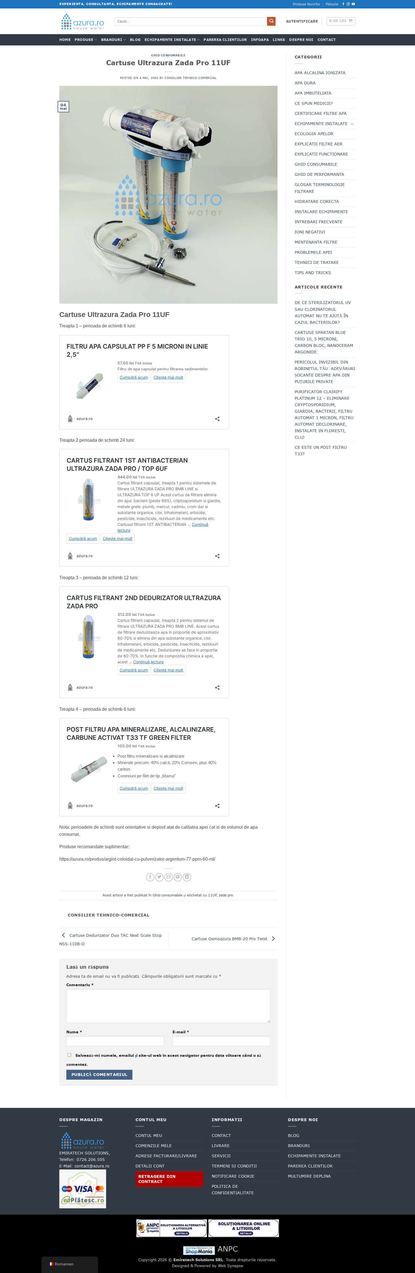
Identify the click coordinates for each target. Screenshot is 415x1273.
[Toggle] (352, 124)
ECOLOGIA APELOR (314, 134)
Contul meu (149, 1135)
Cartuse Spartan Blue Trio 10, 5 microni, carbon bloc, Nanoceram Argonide (324, 342)
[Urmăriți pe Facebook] (343, 4)
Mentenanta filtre (316, 242)
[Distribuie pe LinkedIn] (187, 877)
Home (65, 40)
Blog (135, 40)
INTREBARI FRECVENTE (318, 222)
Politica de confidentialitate (233, 1190)
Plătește (332, 4)
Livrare (221, 1146)
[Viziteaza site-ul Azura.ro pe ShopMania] (199, 1250)
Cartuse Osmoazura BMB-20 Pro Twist (230, 939)
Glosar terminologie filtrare (320, 188)
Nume (74, 1031)
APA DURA (305, 83)
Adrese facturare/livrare (166, 1156)
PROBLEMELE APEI (313, 252)
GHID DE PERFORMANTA (319, 174)
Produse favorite (306, 4)
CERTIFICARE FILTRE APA (321, 113)
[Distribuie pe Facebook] (150, 877)
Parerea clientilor (225, 40)
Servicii (221, 1156)
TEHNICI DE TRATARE (317, 262)
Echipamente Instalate (170, 40)
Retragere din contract (157, 1179)
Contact (327, 40)
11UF (212, 895)
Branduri (111, 40)
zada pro (226, 895)
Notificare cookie (233, 1176)
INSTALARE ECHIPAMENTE (321, 212)
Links (279, 40)
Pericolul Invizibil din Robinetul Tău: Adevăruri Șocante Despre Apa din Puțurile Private (325, 371)
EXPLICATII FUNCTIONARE (321, 154)
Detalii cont (150, 1166)
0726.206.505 (91, 1159)
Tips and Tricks (313, 272)
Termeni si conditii (234, 1166)
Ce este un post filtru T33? (321, 451)
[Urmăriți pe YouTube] (353, 4)
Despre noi (301, 40)
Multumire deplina (309, 1176)
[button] (302, 21)
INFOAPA (260, 40)
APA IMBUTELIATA (313, 93)
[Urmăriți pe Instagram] (348, 4)
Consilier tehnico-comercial (191, 78)
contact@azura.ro (92, 1166)
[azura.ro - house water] (82, 21)
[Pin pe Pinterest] (178, 877)
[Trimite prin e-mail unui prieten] (168, 877)
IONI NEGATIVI (310, 232)
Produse (84, 40)
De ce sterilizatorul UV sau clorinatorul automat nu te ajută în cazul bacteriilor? (323, 312)
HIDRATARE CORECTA (317, 201)
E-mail (180, 1031)
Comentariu (80, 984)
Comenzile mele (154, 1146)
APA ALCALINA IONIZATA (320, 73)
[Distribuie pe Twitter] (159, 877)
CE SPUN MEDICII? (314, 103)
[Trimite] (271, 21)
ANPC (228, 1249)
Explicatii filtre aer (318, 144)
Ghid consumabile (168, 55)
